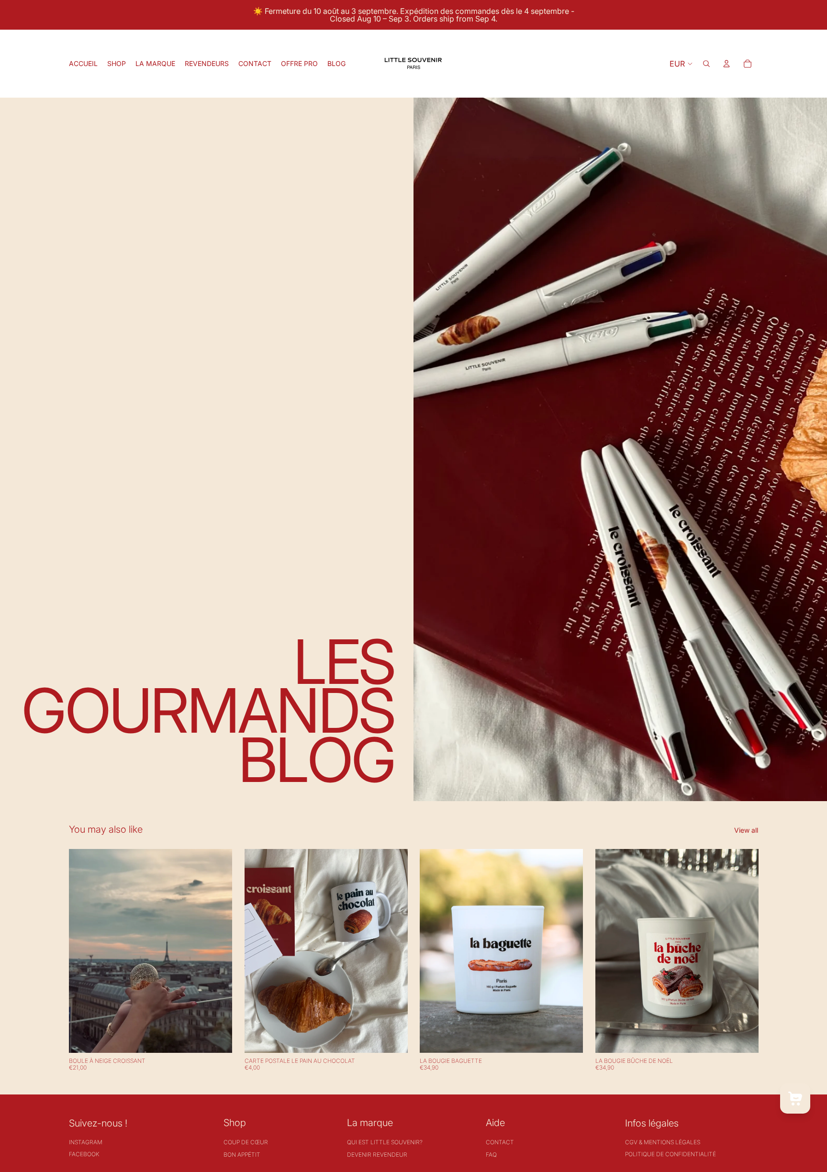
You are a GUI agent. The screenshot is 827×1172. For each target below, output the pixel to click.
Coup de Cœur (246, 1142)
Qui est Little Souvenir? (385, 1142)
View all (746, 830)
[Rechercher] (706, 63)
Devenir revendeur (377, 1154)
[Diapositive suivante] (393, 950)
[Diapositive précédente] (259, 950)
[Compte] (726, 63)
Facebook (84, 1154)
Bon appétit (242, 1154)
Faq (491, 1154)
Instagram (85, 1142)
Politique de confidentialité (670, 1154)
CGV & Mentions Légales (662, 1142)
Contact (500, 1142)
